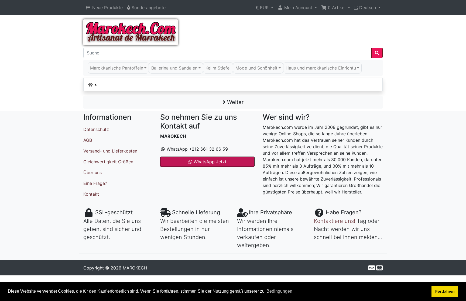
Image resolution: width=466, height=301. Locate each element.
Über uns (92, 172)
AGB (87, 140)
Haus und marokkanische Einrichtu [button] (321, 68)
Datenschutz (96, 129)
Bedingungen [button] (279, 291)
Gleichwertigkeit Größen (108, 161)
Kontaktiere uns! (334, 221)
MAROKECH (135, 268)
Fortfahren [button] (445, 291)
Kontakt (91, 194)
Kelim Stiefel (218, 68)
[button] (264, 7)
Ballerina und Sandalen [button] (174, 68)
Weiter (234, 102)
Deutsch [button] (365, 7)
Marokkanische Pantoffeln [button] (116, 68)
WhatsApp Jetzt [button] (209, 161)
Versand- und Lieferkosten (110, 151)
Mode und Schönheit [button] (256, 68)
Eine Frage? (95, 183)
